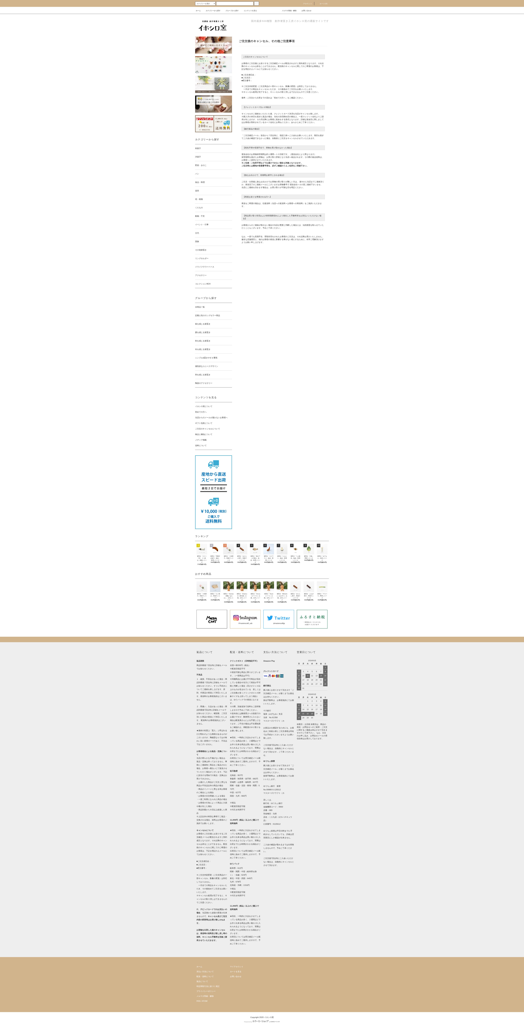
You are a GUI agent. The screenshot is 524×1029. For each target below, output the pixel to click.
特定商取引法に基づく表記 (207, 986)
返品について (202, 981)
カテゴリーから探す (213, 11)
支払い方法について (205, 971)
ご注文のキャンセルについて (207, 429)
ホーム (198, 11)
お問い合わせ (306, 11)
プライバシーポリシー (206, 991)
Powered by (248, 1022)
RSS (198, 1001)
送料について (201, 445)
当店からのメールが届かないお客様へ (211, 417)
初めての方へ (201, 412)
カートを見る (235, 971)
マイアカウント (236, 967)
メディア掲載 (201, 440)
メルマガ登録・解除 (289, 11)
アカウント (307, 4)
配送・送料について (205, 976)
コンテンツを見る (250, 11)
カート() (323, 4)
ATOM (204, 1001)
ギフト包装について (203, 423)
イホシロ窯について (203, 406)
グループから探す (232, 11)
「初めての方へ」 (279, 98)
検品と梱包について (203, 434)
